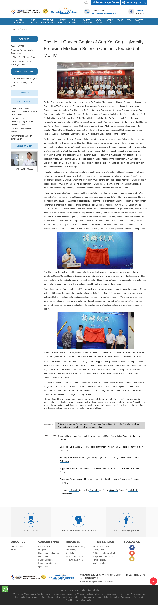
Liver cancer (43, 556)
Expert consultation (101, 546)
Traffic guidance (100, 549)
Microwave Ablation (74, 559)
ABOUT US (18, 542)
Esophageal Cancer (47, 563)
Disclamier (99, 581)
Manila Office (17, 546)
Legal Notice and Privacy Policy (72, 589)
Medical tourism (99, 563)
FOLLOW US (132, 542)
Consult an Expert (24, 145)
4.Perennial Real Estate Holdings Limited (21, 63)
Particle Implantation (74, 556)
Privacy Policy (86, 581)
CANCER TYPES (49, 542)
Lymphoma (43, 566)
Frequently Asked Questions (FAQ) (78, 530)
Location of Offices (31, 530)
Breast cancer (44, 546)
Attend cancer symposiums (126, 530)
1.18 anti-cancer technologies (24, 78)
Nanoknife (69, 553)
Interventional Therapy (75, 546)
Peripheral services (101, 559)
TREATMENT (73, 542)
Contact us (24, 92)
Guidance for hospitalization (105, 553)
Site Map (109, 581)
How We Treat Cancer (24, 71)
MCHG (14, 549)
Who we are (24, 38)
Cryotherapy (70, 549)
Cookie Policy (93, 589)
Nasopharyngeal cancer (48, 553)
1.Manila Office (17, 45)
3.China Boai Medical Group (23, 57)
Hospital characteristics (103, 556)
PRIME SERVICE (103, 542)
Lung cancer (43, 549)
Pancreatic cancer (46, 559)
